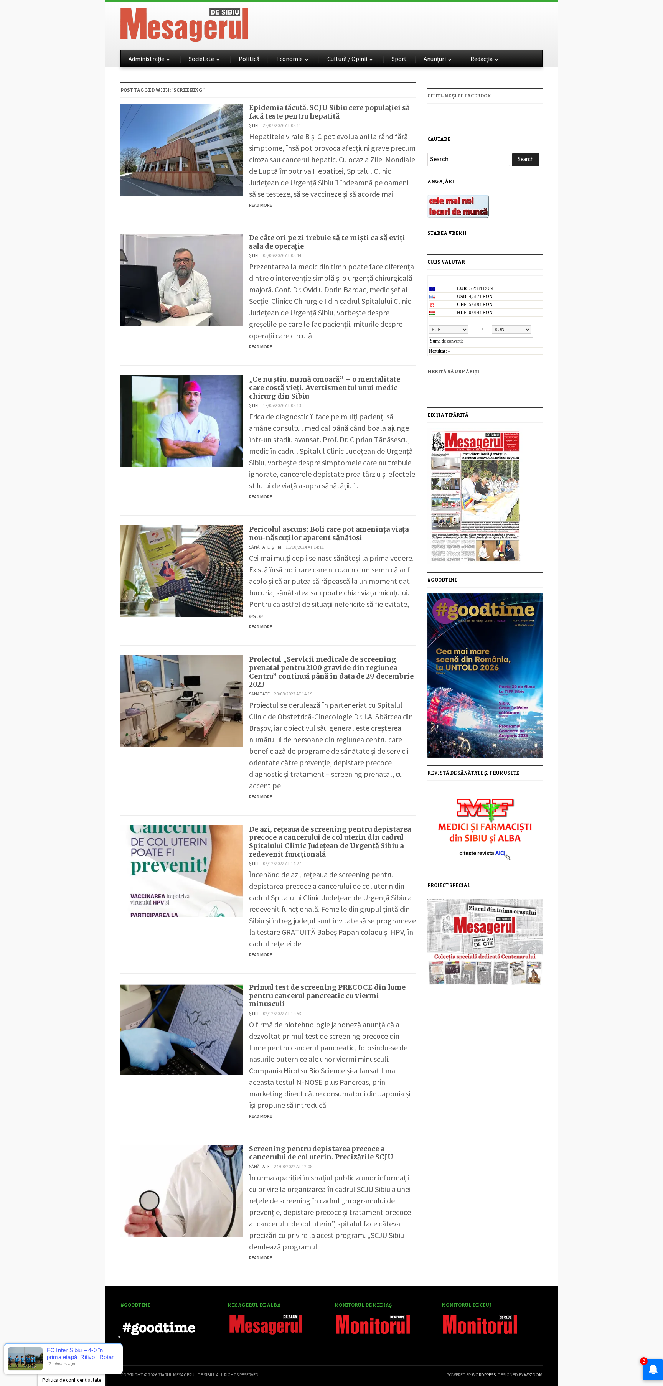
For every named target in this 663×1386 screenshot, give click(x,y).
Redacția (481, 59)
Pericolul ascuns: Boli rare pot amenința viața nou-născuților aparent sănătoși (329, 533)
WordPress (484, 1375)
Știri (254, 125)
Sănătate (259, 547)
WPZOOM (533, 1375)
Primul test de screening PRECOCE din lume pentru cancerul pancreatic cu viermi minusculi (327, 995)
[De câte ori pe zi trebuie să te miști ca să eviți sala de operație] (181, 278)
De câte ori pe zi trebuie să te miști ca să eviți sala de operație (327, 242)
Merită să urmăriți (453, 371)
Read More (260, 205)
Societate (201, 59)
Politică (249, 59)
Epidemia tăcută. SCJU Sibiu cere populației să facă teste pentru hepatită (329, 111)
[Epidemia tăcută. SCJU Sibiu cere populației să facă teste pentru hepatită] (181, 148)
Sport (399, 59)
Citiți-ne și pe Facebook (459, 96)
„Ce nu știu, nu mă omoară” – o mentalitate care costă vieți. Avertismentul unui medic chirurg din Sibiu (324, 387)
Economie (289, 59)
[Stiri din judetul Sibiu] (184, 23)
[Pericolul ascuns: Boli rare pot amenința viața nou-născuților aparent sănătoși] (181, 570)
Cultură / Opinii (347, 59)
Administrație (146, 59)
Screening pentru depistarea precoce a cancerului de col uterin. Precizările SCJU (321, 1153)
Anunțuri (435, 59)
